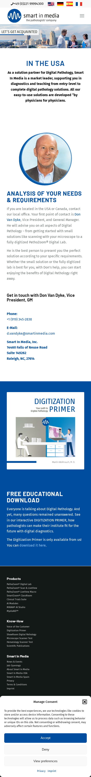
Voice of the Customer (18, 626)
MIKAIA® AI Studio (16, 607)
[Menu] (82, 16)
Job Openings (14, 665)
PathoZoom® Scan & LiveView (22, 588)
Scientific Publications (18, 646)
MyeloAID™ (12, 611)
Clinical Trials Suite (16, 599)
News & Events (14, 661)
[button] (85, 702)
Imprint (52, 771)
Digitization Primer (16, 630)
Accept (45, 738)
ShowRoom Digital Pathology (21, 634)
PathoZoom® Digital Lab (19, 584)
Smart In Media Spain (18, 677)
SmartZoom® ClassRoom (19, 595)
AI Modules (12, 603)
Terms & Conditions (17, 684)
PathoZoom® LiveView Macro (21, 591)
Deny (45, 749)
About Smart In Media (18, 669)
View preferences (45, 761)
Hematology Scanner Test (20, 642)
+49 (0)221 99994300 (29, 4)
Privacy (41, 771)
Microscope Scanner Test (19, 638)
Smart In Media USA (17, 673)
